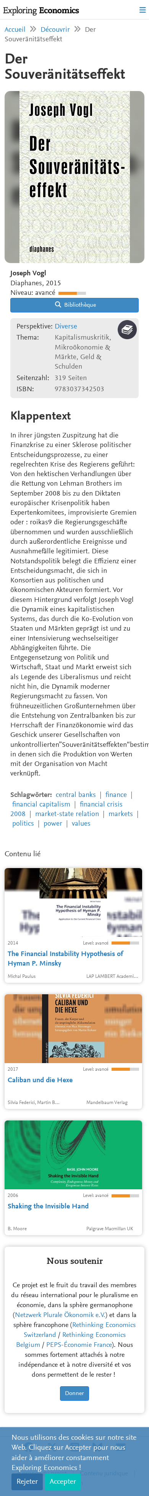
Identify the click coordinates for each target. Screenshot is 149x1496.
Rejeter (27, 1482)
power (53, 824)
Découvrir (55, 30)
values (81, 824)
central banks (76, 795)
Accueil (15, 30)
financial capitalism (41, 804)
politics (23, 824)
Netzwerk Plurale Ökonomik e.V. (60, 1315)
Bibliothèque (79, 305)
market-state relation (67, 814)
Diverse (66, 326)
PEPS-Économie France (79, 1345)
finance (116, 795)
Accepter (63, 1482)
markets (121, 814)
